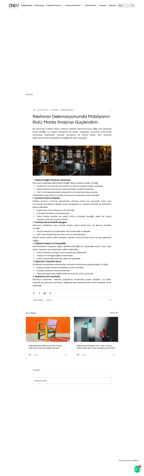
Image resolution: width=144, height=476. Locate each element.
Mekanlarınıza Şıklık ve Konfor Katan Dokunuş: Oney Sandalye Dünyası (45, 347)
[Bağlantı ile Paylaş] (50, 293)
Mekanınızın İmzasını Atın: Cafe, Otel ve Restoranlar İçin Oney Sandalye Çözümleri (96, 347)
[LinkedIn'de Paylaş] (45, 293)
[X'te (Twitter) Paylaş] (39, 293)
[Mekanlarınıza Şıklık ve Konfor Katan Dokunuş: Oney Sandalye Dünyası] (48, 329)
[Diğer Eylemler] (110, 110)
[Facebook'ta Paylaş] (34, 293)
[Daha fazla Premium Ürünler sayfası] (82, 5)
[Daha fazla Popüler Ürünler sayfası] (62, 5)
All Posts (29, 94)
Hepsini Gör (114, 312)
